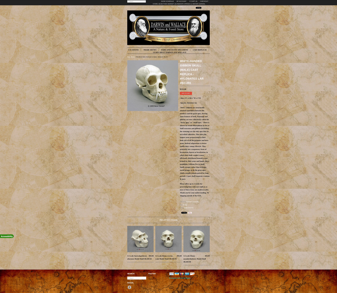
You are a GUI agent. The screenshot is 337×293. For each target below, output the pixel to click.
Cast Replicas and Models (192, 201)
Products (133, 57)
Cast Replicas (200, 50)
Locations (133, 50)
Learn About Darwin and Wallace (169, 52)
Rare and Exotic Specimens (174, 50)
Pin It (190, 213)
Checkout (204, 1)
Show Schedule (167, 1)
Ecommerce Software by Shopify (180, 278)
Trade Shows (149, 50)
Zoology (185, 204)
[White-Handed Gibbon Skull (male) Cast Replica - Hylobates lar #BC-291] (152, 110)
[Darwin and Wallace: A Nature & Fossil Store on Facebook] (129, 289)
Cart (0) (194, 1)
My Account (181, 1)
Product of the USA (188, 207)
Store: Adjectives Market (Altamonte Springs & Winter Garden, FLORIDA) (179, 4)
